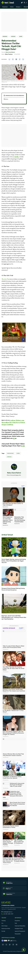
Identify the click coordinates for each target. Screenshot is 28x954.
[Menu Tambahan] (26, 2)
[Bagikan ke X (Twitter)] (23, 59)
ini (14, 438)
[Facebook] (13, 944)
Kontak (3, 931)
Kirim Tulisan (4, 925)
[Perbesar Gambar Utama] (14, 79)
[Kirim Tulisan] (22, 2)
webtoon (9, 456)
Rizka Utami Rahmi (14, 473)
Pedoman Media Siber (20, 925)
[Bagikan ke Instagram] (12, 59)
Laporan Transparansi (20, 931)
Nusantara (5, 6)
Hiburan (13, 36)
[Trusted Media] (2, 941)
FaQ (16, 923)
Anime (20, 36)
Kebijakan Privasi (19, 928)
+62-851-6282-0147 (8, 914)
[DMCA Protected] (5, 940)
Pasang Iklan (18, 933)
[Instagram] (3, 944)
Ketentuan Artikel (6, 928)
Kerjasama (17, 920)
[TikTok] (9, 944)
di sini (23, 446)
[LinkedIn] (16, 944)
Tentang (4, 920)
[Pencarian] (24, 2)
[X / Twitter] (6, 944)
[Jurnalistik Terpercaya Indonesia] (13, 941)
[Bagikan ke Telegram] (16, 59)
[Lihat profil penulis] (14, 469)
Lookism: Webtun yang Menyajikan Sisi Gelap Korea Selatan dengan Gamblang (13, 422)
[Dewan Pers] (9, 941)
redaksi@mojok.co (7, 911)
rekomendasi (10, 453)
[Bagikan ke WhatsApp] (9, 59)
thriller (16, 157)
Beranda (5, 36)
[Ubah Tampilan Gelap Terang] (24, 950)
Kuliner (12, 6)
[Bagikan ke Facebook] (19, 59)
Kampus (18, 6)
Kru (2, 923)
